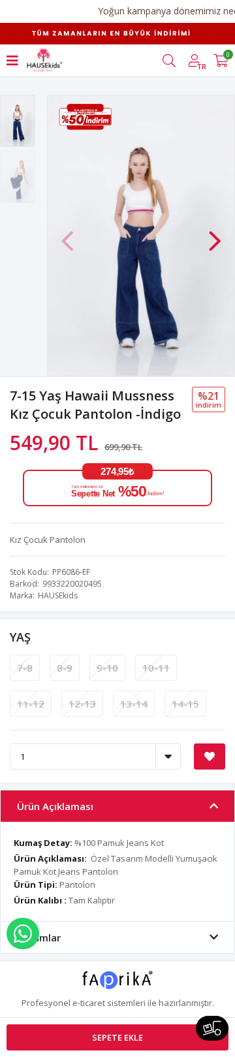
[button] (215, 234)
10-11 (156, 667)
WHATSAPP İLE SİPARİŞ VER (23, 933)
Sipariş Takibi (212, 1028)
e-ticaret (88, 1003)
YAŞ (20, 637)
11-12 (30, 703)
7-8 (25, 667)
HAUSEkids (58, 595)
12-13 (82, 703)
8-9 (64, 667)
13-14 (134, 703)
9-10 (107, 667)
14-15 (185, 703)
